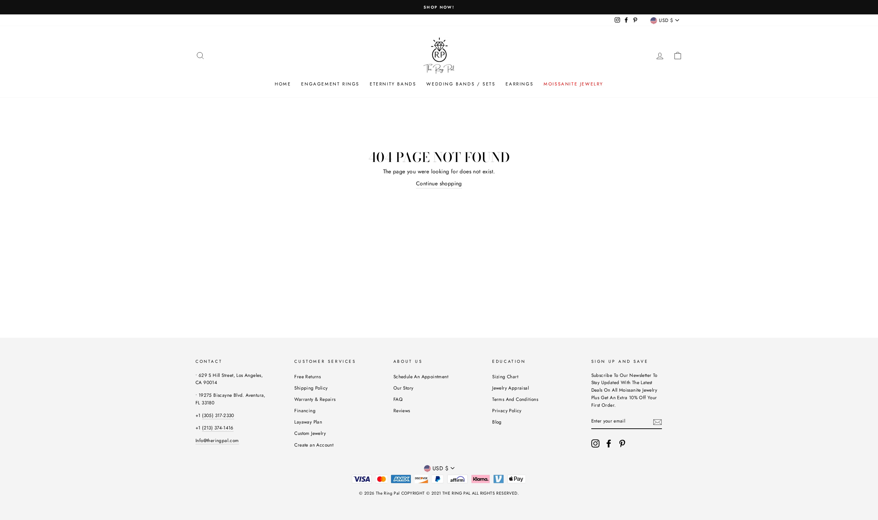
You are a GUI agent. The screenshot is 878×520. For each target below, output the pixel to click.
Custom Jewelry (310, 433)
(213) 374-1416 (218, 427)
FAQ (398, 399)
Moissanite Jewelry (573, 84)
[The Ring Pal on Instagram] (595, 443)
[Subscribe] (657, 421)
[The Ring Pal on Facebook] (609, 443)
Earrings (519, 84)
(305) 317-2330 (218, 415)
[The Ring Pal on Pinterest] (622, 443)
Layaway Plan (308, 421)
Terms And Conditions (515, 399)
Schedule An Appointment (420, 376)
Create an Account (313, 444)
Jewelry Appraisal (510, 387)
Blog (497, 421)
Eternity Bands (393, 84)
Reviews (401, 410)
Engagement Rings (330, 84)
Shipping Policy (311, 387)
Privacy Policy (507, 410)
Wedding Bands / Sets (460, 84)
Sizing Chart (505, 376)
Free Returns (307, 376)
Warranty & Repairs (314, 399)
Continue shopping (439, 183)
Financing (305, 410)
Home (283, 84)
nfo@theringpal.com (218, 440)
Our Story (403, 387)
